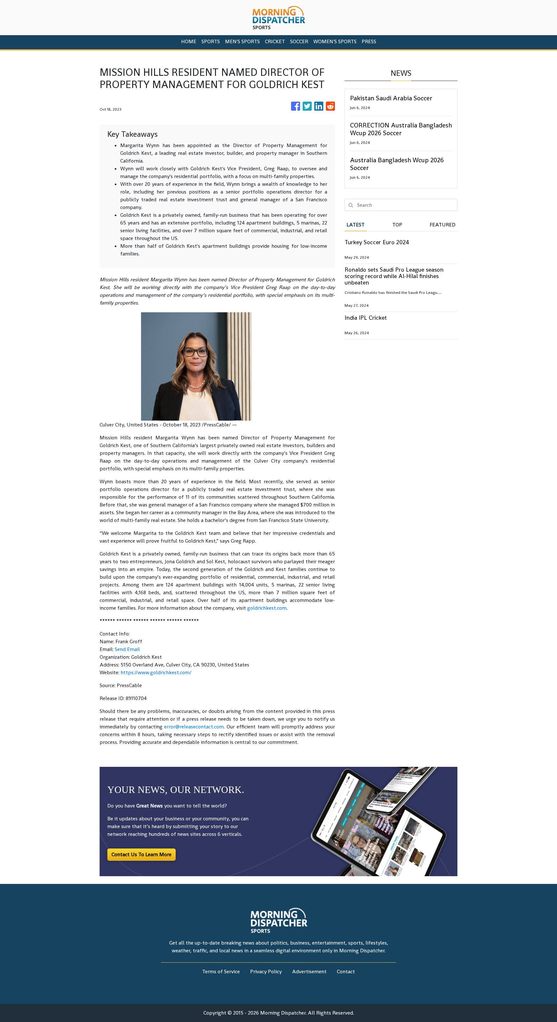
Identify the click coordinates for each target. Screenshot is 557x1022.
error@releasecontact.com (194, 726)
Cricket (275, 41)
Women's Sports (335, 41)
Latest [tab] (356, 224)
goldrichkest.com (267, 608)
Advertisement (309, 971)
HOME (188, 41)
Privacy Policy (266, 971)
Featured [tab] (442, 224)
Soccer (299, 41)
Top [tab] (397, 224)
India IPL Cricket (366, 317)
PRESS (369, 41)
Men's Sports (242, 41)
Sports (210, 41)
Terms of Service (221, 971)
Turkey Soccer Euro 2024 (377, 242)
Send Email (127, 649)
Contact (346, 971)
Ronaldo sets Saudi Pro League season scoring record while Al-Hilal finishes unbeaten (394, 276)
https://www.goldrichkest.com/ (156, 672)
